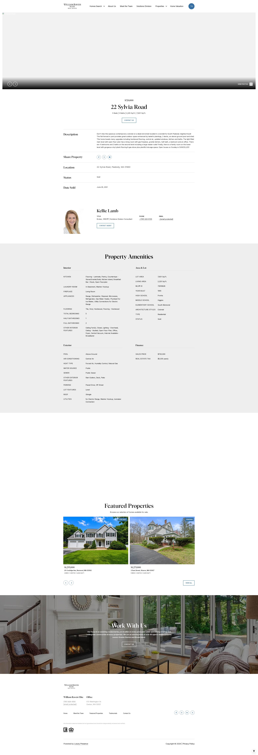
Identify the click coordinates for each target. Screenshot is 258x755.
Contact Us (126, 713)
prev (9, 84)
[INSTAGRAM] (182, 713)
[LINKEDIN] (187, 713)
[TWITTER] (192, 713)
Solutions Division (144, 6)
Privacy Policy (189, 744)
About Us (112, 6)
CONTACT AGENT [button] (105, 225)
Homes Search (96, 6)
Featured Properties (96, 713)
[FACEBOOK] (176, 713)
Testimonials (113, 713)
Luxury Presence (81, 744)
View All (189, 583)
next (15, 84)
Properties (159, 6)
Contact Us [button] (129, 120)
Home (65, 713)
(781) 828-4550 (69, 702)
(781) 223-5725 (146, 219)
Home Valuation (176, 6)
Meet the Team (126, 6)
